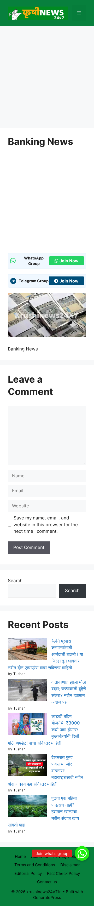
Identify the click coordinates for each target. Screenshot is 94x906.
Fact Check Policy (63, 873)
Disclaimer (70, 864)
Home (20, 856)
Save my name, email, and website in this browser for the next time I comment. (46, 524)
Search (15, 580)
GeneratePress (47, 897)
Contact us (47, 881)
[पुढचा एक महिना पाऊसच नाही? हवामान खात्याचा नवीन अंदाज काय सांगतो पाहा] (27, 807)
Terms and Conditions (34, 864)
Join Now (69, 260)
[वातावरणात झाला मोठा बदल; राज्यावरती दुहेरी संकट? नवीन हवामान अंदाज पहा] (27, 691)
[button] (82, 853)
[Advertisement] (47, 78)
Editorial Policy (28, 873)
